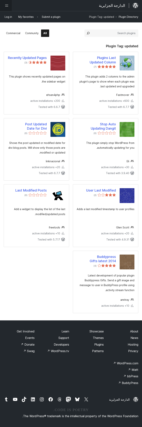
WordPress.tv (58, 351)
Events (30, 338)
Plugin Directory (128, 16)
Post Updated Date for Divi (36, 126)
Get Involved (26, 331)
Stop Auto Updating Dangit (103, 126)
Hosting (133, 344)
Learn (65, 331)
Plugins (99, 344)
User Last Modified (101, 190)
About (134, 331)
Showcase (96, 331)
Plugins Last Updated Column (103, 60)
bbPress (130, 376)
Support (63, 338)
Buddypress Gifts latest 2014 (103, 259)
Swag (29, 351)
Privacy (133, 351)
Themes (98, 338)
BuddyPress (128, 383)
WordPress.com (125, 363)
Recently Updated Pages (27, 58)
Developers (61, 344)
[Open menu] (6, 5)
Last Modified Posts (31, 190)
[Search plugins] (88, 33)
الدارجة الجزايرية (119, 399)
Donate (28, 344)
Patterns (98, 351)
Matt (133, 370)
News (134, 338)
